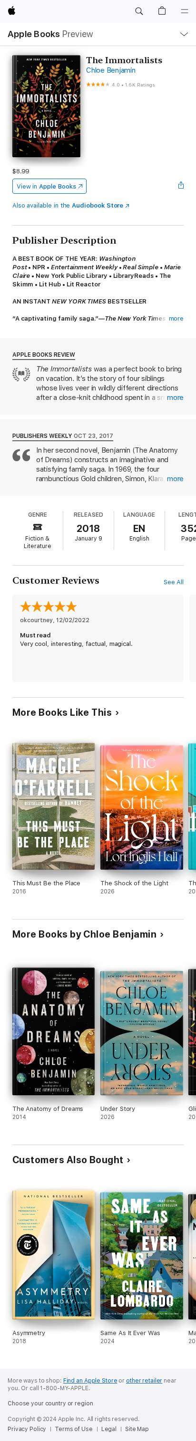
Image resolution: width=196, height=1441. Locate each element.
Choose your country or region (50, 1403)
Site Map (137, 1429)
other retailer (144, 1380)
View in (46, 186)
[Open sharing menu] (181, 186)
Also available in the (68, 205)
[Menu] (184, 11)
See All (174, 582)
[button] (138, 11)
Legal (109, 1429)
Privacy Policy (27, 1429)
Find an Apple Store (90, 1380)
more (176, 318)
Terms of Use (74, 1429)
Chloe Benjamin (111, 70)
